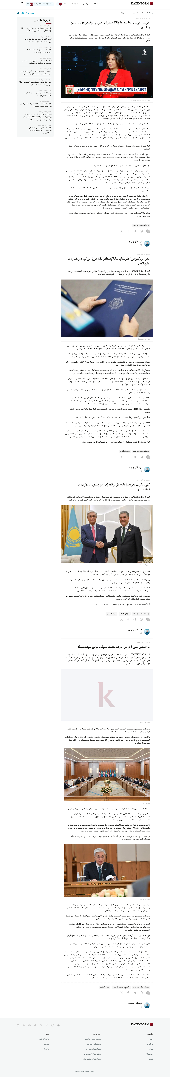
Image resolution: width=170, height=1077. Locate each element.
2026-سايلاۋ (125, 13)
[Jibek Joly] (30, 13)
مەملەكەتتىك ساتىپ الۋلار (92, 1059)
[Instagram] (148, 231)
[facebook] (47, 1025)
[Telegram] (135, 231)
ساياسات (150, 1044)
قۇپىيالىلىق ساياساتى (93, 1044)
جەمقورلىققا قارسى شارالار (92, 1054)
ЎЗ (28, 4)
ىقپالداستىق (111, 614)
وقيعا (133, 13)
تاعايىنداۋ (140, 13)
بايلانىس (46, 1044)
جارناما (46, 1049)
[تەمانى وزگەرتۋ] (59, 4)
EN (40, 4)
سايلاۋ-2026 (125, 451)
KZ (51, 4)
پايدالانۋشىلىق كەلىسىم (93, 1039)
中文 (36, 4)
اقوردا (146, 13)
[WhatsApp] (141, 231)
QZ (47, 4)
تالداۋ (65, 4)
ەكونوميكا (149, 1054)
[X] (121, 231)
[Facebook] (128, 231)
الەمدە (151, 1059)
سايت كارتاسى (44, 1039)
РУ (44, 4)
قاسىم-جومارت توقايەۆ (121, 987)
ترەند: (151, 13)
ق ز (31, 4)
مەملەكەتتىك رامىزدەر (93, 1049)
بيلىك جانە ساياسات (141, 225)
